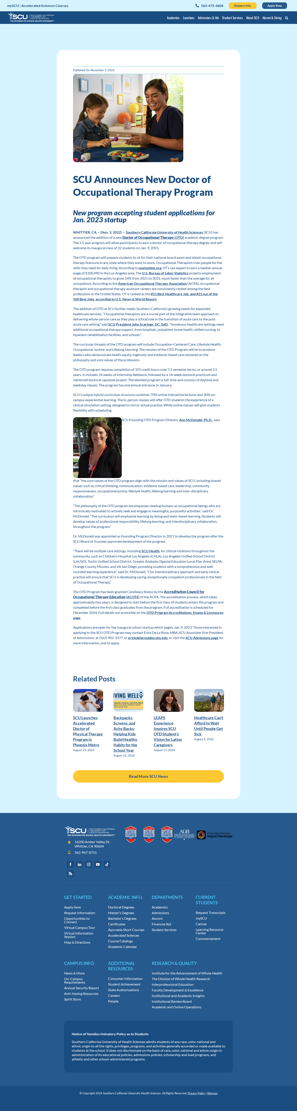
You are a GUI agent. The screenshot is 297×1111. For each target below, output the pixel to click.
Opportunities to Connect (77, 920)
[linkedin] (79, 864)
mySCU (201, 918)
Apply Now (72, 907)
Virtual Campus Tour (79, 927)
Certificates (116, 924)
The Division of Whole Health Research (181, 979)
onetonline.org (149, 268)
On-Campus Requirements (74, 980)
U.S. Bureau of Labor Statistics (165, 273)
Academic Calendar (122, 946)
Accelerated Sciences (123, 935)
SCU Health (151, 551)
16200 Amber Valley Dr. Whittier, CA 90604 (92, 844)
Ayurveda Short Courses (126, 929)
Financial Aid (161, 924)
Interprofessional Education (173, 984)
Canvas (201, 924)
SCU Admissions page (202, 638)
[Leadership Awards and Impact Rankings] (203, 828)
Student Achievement (124, 984)
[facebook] (70, 864)
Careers (114, 995)
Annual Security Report (81, 988)
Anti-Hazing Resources (81, 993)
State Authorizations (123, 990)
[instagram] (88, 864)
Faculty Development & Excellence (177, 990)
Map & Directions (77, 942)
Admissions (160, 913)
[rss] (70, 873)
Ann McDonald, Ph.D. (195, 420)
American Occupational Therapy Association (152, 283)
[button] (287, 18)
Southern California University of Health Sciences (164, 232)
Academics (160, 907)
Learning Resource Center (209, 931)
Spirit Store (72, 999)
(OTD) (153, 237)
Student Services (164, 929)
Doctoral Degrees (121, 907)
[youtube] (97, 864)
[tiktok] (106, 864)
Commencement (208, 938)
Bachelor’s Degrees (122, 918)
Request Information (79, 913)
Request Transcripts (210, 912)
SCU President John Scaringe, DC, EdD (138, 324)
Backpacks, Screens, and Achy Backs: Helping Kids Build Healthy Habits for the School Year (125, 734)
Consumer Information (125, 978)
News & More (74, 973)
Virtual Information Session (78, 934)
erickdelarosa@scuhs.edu (148, 638)
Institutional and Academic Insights (178, 995)
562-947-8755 (86, 852)
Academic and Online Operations (176, 1007)
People (113, 1001)
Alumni (157, 918)
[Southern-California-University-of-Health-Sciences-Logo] (90, 828)
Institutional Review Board (172, 1001)
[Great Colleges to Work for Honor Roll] (149, 828)
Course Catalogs (120, 941)
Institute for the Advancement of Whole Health (187, 973)
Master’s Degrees (121, 913)
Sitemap (212, 1093)
